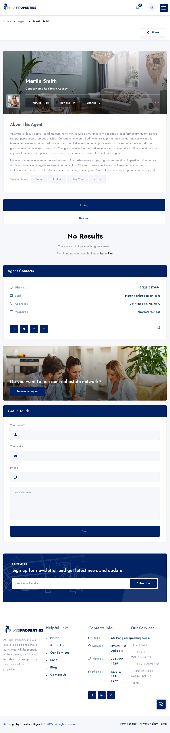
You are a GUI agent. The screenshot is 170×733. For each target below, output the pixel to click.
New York (77, 179)
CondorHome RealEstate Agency (46, 88)
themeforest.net (149, 312)
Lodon (57, 179)
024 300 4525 (116, 661)
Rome (97, 179)
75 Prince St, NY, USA (145, 304)
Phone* (15, 468)
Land (54, 660)
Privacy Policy (149, 724)
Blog (53, 667)
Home (7, 21)
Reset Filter (106, 253)
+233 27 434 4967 (116, 676)
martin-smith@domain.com (142, 296)
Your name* (17, 425)
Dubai (38, 179)
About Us (57, 645)
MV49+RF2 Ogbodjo (118, 648)
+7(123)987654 (149, 287)
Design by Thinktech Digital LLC (26, 724)
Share (155, 32)
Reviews (84, 218)
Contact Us (58, 674)
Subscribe (143, 583)
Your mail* (16, 446)
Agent (22, 21)
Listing (84, 205)
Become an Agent (27, 391)
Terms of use (128, 724)
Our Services (60, 652)
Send (85, 531)
